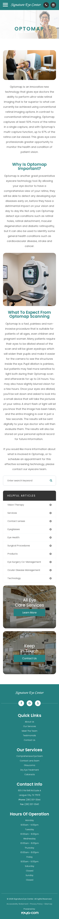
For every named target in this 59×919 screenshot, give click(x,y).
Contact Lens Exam (29, 760)
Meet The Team (29, 730)
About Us (29, 721)
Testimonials (29, 735)
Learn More (29, 612)
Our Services (29, 726)
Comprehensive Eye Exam (29, 756)
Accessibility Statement (17, 904)
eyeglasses (13, 529)
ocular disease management (23, 570)
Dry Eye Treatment (29, 769)
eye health (13, 537)
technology (14, 578)
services (12, 513)
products (12, 553)
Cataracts (29, 774)
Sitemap (48, 904)
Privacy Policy (36, 904)
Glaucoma (29, 765)
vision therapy (15, 504)
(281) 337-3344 (33, 799)
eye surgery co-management (24, 562)
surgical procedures (18, 545)
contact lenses (16, 521)
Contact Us (29, 658)
